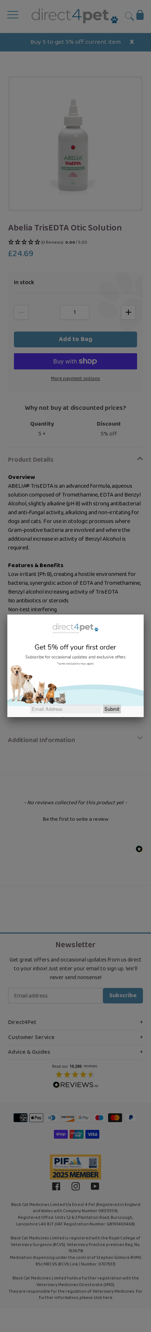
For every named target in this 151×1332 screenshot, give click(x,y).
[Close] (143, 614)
